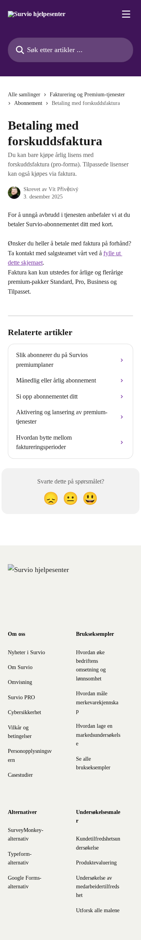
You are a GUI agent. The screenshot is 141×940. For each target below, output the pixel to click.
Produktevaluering (96, 863)
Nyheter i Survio (26, 652)
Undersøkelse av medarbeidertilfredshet (97, 887)
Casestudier (20, 775)
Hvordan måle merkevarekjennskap (97, 702)
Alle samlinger (24, 94)
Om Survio (20, 667)
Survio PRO (21, 697)
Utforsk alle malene (97, 910)
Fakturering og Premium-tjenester (87, 94)
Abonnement (28, 103)
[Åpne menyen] (126, 14)
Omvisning (20, 682)
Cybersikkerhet (24, 712)
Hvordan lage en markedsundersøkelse (98, 735)
